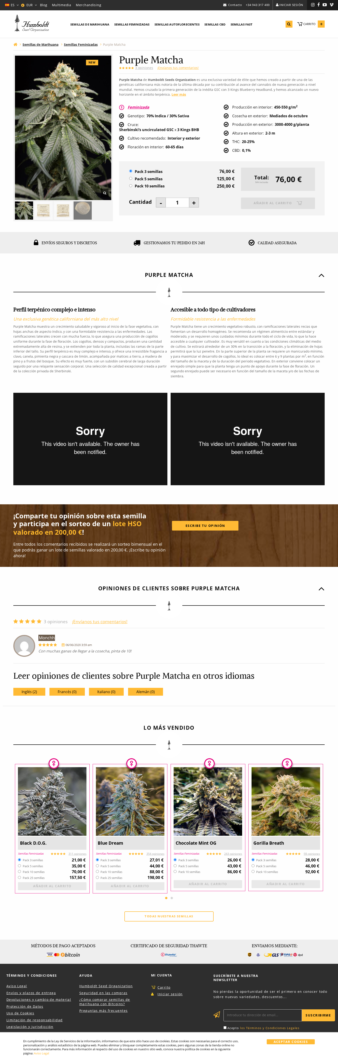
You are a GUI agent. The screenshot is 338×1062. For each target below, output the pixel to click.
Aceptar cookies (291, 1041)
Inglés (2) (29, 691)
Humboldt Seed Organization (106, 986)
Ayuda (85, 975)
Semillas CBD (215, 24)
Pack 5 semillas (149, 179)
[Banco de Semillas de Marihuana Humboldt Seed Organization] (32, 24)
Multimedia (61, 5)
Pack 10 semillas (150, 186)
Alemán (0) (145, 691)
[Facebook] (318, 5)
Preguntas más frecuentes (103, 1010)
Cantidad (140, 202)
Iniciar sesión (291, 5)
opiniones (144, 68)
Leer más (179, 94)
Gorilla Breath (268, 843)
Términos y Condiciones (31, 975)
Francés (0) (67, 691)
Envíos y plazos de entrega (31, 993)
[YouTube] (325, 5)
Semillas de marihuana (89, 24)
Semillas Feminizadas (30, 853)
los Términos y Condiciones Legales (269, 1028)
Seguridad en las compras (103, 993)
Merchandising (88, 5)
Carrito (164, 987)
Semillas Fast (242, 24)
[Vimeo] (331, 5)
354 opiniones (155, 853)
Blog (43, 5)
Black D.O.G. (33, 843)
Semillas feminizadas (132, 24)
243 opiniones (233, 853)
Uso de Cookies (20, 1013)
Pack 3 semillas (149, 171)
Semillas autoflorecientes (177, 24)
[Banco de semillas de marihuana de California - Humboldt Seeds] (15, 44)
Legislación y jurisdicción (29, 1027)
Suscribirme (318, 1015)
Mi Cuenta (161, 975)
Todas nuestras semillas (169, 916)
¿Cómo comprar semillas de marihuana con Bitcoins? (104, 1001)
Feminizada (138, 107)
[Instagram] (313, 5)
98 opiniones (312, 853)
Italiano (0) (106, 691)
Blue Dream (110, 843)
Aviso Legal (16, 986)
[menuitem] (90, 24)
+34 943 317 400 (258, 5)
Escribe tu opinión (205, 525)
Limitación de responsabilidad (34, 1020)
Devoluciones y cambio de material (38, 999)
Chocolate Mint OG (196, 843)
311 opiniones (77, 853)
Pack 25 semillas (34, 878)
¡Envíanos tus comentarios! (178, 68)
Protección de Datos (24, 1006)
